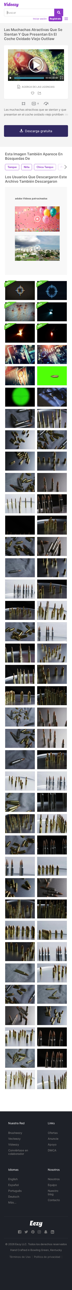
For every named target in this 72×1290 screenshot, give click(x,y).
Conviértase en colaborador (18, 1152)
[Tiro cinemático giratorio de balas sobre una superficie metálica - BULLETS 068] (20, 909)
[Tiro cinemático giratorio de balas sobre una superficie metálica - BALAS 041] (52, 461)
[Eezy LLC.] (36, 1224)
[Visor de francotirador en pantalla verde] (20, 397)
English (13, 1179)
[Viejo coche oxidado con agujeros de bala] (20, 375)
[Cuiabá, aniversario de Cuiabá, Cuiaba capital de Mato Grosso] (37, 249)
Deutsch (13, 1196)
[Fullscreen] (61, 77)
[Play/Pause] (10, 77)
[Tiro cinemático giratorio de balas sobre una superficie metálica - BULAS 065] (20, 674)
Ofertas (53, 1132)
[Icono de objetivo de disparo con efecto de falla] (52, 290)
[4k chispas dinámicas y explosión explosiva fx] (52, 333)
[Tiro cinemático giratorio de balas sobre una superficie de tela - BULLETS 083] (20, 631)
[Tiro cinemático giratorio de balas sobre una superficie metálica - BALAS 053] (52, 525)
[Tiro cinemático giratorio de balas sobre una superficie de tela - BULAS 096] (20, 482)
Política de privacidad (47, 1256)
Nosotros (54, 1179)
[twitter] (26, 1232)
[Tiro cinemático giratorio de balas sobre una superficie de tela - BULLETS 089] (20, 546)
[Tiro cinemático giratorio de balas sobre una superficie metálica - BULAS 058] (20, 781)
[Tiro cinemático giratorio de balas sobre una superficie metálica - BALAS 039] (20, 951)
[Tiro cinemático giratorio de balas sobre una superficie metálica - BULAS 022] (20, 589)
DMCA (52, 1150)
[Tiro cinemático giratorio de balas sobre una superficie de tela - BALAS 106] (20, 418)
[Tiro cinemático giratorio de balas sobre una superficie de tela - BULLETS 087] (20, 845)
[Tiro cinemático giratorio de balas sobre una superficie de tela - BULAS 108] (20, 567)
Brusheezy (15, 1132)
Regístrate (55, 18)
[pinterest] (32, 1232)
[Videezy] (11, 5)
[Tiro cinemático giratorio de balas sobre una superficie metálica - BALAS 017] (52, 845)
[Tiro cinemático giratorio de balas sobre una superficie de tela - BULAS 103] (20, 973)
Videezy (13, 1144)
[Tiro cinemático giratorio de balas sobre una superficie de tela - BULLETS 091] (20, 994)
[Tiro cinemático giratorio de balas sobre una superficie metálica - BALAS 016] (52, 503)
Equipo (52, 1185)
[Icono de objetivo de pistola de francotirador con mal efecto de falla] (20, 290)
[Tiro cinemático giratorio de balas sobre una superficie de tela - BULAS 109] (20, 759)
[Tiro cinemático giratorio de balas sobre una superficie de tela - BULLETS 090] (20, 738)
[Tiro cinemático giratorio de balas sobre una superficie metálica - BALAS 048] (52, 567)
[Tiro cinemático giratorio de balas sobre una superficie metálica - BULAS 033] (20, 695)
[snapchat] (46, 1232)
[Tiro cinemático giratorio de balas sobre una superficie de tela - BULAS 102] (20, 802)
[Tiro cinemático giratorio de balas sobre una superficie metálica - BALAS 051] (52, 589)
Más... (12, 1202)
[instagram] (39, 1232)
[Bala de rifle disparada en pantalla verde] (52, 375)
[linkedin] (52, 1232)
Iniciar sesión (40, 18)
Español (13, 1185)
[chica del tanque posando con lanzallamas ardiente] (52, 354)
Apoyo (52, 1144)
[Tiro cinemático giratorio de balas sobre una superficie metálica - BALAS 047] (20, 887)
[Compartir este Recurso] (40, 93)
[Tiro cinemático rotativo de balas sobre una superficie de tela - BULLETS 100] (20, 1058)
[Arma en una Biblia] (52, 397)
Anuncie (53, 1138)
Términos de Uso (20, 1256)
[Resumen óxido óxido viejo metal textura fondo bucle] (20, 311)
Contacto (54, 1200)
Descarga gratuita (38, 131)
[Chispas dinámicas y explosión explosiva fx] (20, 333)
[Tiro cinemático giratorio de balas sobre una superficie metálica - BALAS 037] (52, 674)
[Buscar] (58, 12)
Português (15, 1190)
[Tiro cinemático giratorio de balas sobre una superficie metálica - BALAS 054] (52, 973)
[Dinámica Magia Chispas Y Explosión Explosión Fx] (52, 311)
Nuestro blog (53, 1192)
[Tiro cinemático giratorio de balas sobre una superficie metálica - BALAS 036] (52, 653)
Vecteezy (14, 1138)
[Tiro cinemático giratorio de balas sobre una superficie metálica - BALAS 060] (20, 503)
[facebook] (19, 1232)
